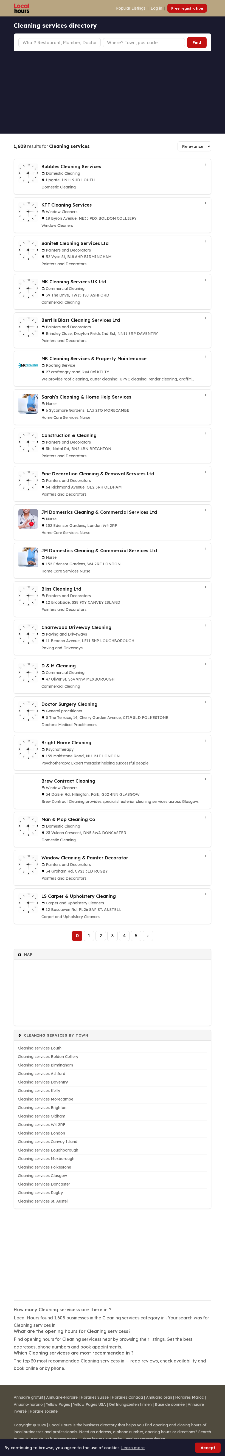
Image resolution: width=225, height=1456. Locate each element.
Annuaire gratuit (28, 1397)
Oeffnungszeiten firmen (130, 1404)
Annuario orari (159, 1397)
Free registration (187, 8)
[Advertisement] (112, 92)
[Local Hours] (22, 8)
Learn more (133, 1447)
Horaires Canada (127, 1397)
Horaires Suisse (95, 1397)
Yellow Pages (58, 1404)
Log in (156, 8)
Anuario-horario (28, 1404)
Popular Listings (130, 8)
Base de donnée (170, 1404)
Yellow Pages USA (89, 1404)
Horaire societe (44, 1411)
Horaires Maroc (189, 1397)
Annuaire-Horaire (62, 1397)
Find (197, 42)
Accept (208, 1447)
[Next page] (148, 936)
